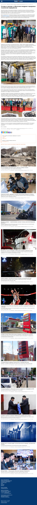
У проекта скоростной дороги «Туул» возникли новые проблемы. (11, 168)
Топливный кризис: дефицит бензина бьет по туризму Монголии (15, 362)
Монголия (23, 4)
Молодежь (19, 310)
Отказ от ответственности (5, 479)
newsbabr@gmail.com (4, 488)
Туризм (19, 364)
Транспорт (19, 254)
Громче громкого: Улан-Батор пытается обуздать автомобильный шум (16, 278)
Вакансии (2, 485)
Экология (15, 4)
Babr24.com (8, 4)
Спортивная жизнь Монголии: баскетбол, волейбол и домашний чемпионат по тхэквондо (18, 306)
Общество (12, 4)
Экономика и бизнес (19, 4)
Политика (19, 170)
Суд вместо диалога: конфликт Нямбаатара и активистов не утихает (16, 415)
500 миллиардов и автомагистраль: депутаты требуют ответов (14, 167)
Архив (2, 483)
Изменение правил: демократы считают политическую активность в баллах (17, 194)
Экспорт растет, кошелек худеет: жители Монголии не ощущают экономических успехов (18, 444)
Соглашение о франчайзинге (5, 481)
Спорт (22, 310)
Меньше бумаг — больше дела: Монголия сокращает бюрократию (15, 470)
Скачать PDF (17, 129)
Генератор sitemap (4, 502)
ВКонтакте (4, 138)
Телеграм (4, 136)
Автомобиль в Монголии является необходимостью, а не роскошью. (12, 390)
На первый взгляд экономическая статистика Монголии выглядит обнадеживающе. (14, 445)
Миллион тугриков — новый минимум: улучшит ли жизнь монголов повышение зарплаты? (18, 222)
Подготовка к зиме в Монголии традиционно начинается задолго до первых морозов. (14, 472)
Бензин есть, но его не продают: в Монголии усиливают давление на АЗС (17, 250)
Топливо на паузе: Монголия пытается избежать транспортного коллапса (17, 334)
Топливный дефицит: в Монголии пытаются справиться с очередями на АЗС (17, 388)
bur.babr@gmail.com (5, 141)
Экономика (22, 226)
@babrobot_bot (6, 492)
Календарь (2, 484)
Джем (3, 137)
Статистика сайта (3, 482)
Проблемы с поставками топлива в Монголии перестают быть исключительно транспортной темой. (16, 363)
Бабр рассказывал (6, 15)
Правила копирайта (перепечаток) (6, 480)
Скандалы (22, 170)
